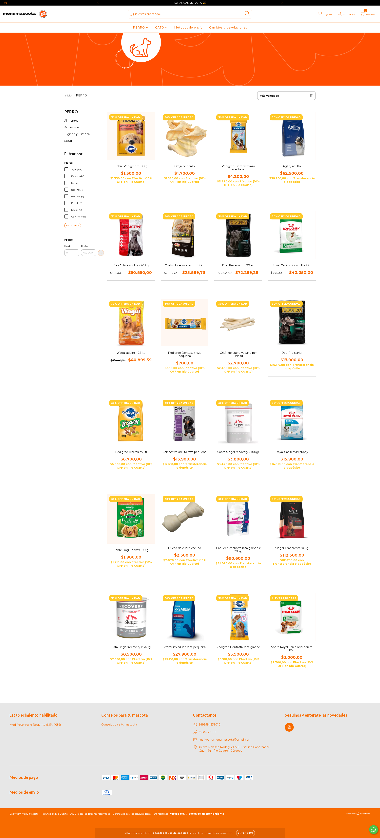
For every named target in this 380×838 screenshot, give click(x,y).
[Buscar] (247, 13)
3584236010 (207, 732)
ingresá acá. (177, 813)
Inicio (68, 95)
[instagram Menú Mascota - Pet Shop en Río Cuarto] (5, 3)
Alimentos (71, 120)
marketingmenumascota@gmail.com (225, 739)
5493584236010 (209, 724)
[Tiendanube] (358, 814)
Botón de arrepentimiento (206, 813)
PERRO (139, 27)
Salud (68, 141)
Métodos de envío (188, 27)
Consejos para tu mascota (119, 724)
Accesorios (71, 127)
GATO (160, 27)
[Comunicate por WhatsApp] (373, 829)
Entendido (245, 833)
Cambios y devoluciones (228, 27)
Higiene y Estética (77, 134)
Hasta (84, 245)
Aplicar (101, 253)
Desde (67, 245)
